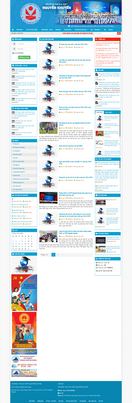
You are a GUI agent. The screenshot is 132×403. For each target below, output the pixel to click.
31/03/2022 (100, 190)
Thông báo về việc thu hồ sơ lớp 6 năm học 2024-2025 (76, 177)
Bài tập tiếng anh (18, 210)
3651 (115, 213)
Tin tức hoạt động (32, 30)
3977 (104, 226)
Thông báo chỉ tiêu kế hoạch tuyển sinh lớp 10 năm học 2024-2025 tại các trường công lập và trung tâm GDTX (107, 84)
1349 (82, 128)
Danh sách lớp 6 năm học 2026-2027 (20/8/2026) (24, 70)
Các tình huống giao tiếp (20, 204)
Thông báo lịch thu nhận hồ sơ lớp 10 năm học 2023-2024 (109, 96)
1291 (30, 224)
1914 (82, 219)
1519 (82, 65)
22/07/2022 (100, 166)
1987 (82, 236)
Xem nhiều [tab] (108, 112)
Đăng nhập (18, 39)
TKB (105, 30)
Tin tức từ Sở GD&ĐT (104, 159)
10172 (20, 218)
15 (22, 244)
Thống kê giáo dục (18, 182)
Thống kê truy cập (104, 258)
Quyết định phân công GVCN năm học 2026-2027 (25, 77)
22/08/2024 (70, 112)
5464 (82, 112)
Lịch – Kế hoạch (95, 30)
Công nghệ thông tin (19, 172)
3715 (115, 241)
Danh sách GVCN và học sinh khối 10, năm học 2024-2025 (75, 163)
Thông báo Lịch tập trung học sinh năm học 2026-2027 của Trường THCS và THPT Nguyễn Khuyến (107, 55)
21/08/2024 (70, 128)
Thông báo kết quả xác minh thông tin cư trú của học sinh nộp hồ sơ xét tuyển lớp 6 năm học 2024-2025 (75, 215)
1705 (82, 198)
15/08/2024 (70, 148)
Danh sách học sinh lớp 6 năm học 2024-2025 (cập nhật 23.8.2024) (75, 108)
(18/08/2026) (108, 50)
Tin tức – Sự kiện (51, 401)
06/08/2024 (70, 236)
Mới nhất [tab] (100, 112)
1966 (30, 212)
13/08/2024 (70, 166)
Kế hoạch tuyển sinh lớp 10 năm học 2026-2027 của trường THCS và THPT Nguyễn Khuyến (23, 91)
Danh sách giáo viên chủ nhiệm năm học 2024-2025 (75, 91)
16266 (20, 212)
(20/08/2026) (106, 45)
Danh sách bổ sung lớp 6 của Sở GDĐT (70, 146)
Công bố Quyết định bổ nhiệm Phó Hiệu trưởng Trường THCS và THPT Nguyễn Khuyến (75, 232)
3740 (82, 180)
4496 (82, 94)
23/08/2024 (70, 80)
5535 (82, 166)
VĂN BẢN (101, 70)
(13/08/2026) (114, 57)
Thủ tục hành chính (18, 161)
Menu (16, 140)
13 (16, 244)
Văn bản (58, 30)
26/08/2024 (70, 65)
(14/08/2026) (107, 136)
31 (28, 249)
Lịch (16, 230)
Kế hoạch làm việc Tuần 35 (23, 121)
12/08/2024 (70, 180)
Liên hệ (110, 30)
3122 (115, 252)
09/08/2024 (70, 198)
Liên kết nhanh (20, 254)
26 (13, 249)
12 (13, 244)
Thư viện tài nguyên (21, 195)
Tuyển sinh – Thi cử (47, 30)
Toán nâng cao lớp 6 (19, 216)
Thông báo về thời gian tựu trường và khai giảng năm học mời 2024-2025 (75, 77)
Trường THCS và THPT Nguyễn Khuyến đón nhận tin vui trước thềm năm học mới (75, 194)
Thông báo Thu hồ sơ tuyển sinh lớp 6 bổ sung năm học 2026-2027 (25, 84)
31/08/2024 (70, 47)
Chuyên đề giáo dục (81, 30)
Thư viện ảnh (17, 186)
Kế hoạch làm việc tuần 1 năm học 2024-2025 (73, 44)
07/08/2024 (70, 219)
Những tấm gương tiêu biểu (21, 179)
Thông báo (16, 144)
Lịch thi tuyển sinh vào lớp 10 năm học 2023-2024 (109, 103)
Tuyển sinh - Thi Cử (21, 65)
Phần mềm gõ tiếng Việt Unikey (23, 221)
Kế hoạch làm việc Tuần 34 (23, 132)
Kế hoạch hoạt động (21, 108)
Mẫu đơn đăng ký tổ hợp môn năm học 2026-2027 (25, 99)
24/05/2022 (100, 182)
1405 (30, 201)
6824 (20, 207)
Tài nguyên (67, 30)
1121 (82, 47)
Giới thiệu (19, 30)
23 (25, 246)
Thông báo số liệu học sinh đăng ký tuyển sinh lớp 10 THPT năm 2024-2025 (107, 75)
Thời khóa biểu (17, 154)
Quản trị (62, 47)
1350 (30, 207)
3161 (20, 201)
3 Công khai (16, 151)
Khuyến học (16, 175)
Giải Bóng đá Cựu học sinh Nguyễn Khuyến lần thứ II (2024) (75, 124)
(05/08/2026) (99, 65)
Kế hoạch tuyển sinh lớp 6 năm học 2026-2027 (24, 127)
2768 (82, 148)
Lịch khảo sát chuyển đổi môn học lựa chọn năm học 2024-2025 (75, 61)
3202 (115, 199)
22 (22, 246)
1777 (30, 218)
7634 (20, 224)
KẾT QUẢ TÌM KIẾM (48, 39)
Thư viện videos (17, 189)
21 (19, 246)
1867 (82, 80)
